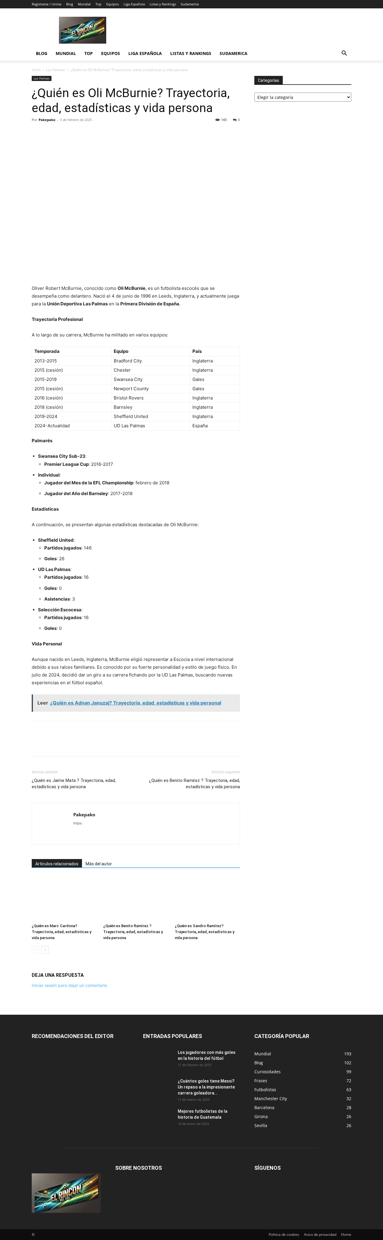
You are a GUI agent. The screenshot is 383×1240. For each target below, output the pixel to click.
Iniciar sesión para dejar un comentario (69, 985)
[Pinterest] (65, 133)
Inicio (36, 69)
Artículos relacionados (56, 863)
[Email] (93, 133)
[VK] (120, 133)
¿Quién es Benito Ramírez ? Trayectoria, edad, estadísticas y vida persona (194, 783)
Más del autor (99, 863)
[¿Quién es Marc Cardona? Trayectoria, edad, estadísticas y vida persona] (64, 898)
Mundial (84, 4)
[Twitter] (51, 133)
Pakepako (47, 119)
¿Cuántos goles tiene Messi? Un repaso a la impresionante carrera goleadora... (206, 1087)
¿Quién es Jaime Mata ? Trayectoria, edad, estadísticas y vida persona (74, 783)
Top (98, 4)
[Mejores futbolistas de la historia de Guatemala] (158, 1118)
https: (78, 823)
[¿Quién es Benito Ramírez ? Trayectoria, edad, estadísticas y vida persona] (135, 898)
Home (346, 1234)
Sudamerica (190, 4)
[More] (134, 133)
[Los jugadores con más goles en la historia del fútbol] (158, 1059)
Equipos (112, 4)
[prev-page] (35, 949)
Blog (69, 4)
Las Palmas (55, 69)
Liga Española (134, 4)
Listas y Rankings (163, 4)
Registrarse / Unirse (46, 4)
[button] (344, 54)
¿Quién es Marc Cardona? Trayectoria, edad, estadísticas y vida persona (61, 932)
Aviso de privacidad (320, 1234)
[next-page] (45, 949)
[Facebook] (38, 133)
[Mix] (107, 133)
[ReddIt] (79, 133)
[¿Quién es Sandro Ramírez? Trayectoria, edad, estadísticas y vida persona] (207, 898)
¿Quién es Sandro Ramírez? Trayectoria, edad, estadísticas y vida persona (204, 932)
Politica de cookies (284, 1234)
